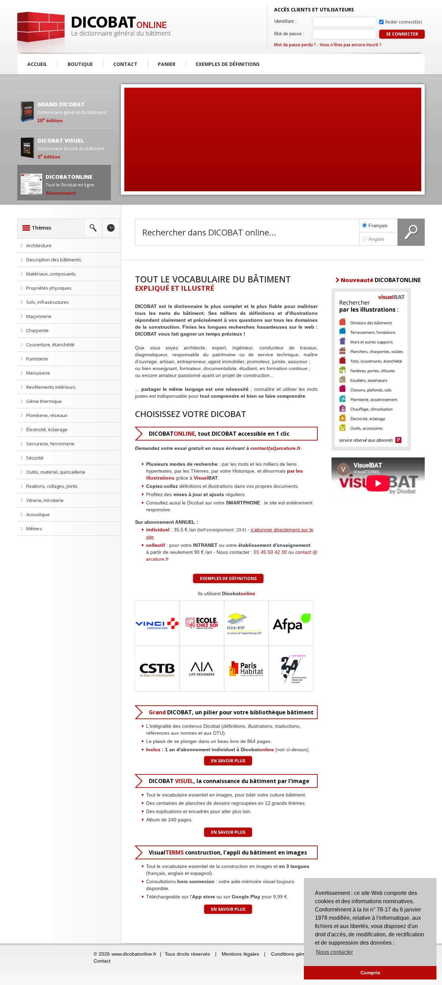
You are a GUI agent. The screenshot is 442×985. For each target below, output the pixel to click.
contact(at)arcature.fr (275, 448)
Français (377, 225)
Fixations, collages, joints (52, 486)
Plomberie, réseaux (46, 415)
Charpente (37, 330)
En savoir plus (228, 761)
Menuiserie (38, 373)
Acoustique (38, 514)
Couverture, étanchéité (50, 344)
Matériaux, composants (51, 274)
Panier (166, 64)
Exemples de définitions (228, 64)
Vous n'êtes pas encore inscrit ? (351, 45)
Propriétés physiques (48, 288)
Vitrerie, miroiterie (45, 500)
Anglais (376, 239)
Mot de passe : (289, 33)
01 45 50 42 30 (270, 552)
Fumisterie (37, 359)
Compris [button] (370, 972)
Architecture (38, 245)
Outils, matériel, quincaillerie (55, 472)
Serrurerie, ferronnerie (50, 444)
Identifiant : (285, 21)
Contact (125, 64)
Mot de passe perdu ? (295, 45)
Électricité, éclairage (46, 429)
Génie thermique (44, 401)
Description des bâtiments (53, 260)
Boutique (80, 64)
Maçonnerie (38, 316)
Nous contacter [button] (334, 952)
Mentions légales (240, 954)
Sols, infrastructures (47, 302)
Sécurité (35, 458)
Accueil (37, 64)
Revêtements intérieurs (51, 387)
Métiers (34, 528)
